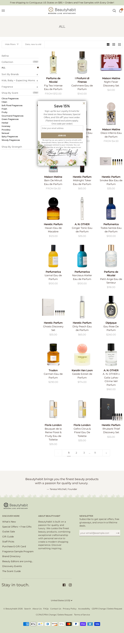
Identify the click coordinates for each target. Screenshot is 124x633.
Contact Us (55, 608)
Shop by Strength (12, 146)
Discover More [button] (11, 516)
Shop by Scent (10, 92)
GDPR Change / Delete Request (107, 608)
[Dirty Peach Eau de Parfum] (82, 307)
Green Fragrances (10, 119)
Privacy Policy (70, 608)
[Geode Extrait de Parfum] (82, 354)
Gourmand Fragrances (12, 116)
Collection (7, 62)
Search (27, 608)
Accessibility (84, 608)
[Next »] (106, 453)
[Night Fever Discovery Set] (111, 62)
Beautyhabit (11, 608)
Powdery (6, 129)
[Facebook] (64, 584)
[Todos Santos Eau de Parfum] (111, 208)
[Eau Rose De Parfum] (111, 307)
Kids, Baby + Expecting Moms (18, 80)
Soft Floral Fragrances (12, 105)
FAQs (46, 608)
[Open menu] (5, 10)
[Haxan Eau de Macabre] (53, 208)
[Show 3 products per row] (114, 44)
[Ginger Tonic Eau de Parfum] (82, 208)
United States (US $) (60, 600)
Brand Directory (11, 556)
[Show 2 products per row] (108, 44)
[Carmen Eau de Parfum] (53, 354)
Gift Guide (8, 536)
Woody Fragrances (11, 140)
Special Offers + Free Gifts (16, 526)
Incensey (6, 126)
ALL (3, 67)
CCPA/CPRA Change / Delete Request (54, 614)
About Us (37, 608)
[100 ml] (53, 354)
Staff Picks (8, 541)
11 (95, 452)
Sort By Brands (10, 74)
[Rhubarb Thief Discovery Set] (111, 409)
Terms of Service (82, 614)
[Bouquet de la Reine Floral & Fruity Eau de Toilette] (53, 409)
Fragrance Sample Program (18, 551)
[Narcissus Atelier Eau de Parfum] (82, 256)
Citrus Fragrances (10, 98)
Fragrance (7, 86)
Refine (5, 56)
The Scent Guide (11, 571)
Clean (4, 102)
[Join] (115, 533)
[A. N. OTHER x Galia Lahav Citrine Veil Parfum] (111, 354)
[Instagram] (70, 584)
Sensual (5, 133)
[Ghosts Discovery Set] (53, 307)
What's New (9, 521)
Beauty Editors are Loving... (17, 561)
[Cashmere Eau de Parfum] (82, 62)
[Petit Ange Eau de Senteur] (111, 256)
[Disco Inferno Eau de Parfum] (111, 113)
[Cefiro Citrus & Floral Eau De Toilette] (82, 409)
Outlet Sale (8, 531)
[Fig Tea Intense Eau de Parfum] (53, 62)
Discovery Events (12, 566)
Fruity (4, 112)
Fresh (4, 109)
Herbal (5, 123)
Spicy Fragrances (10, 136)
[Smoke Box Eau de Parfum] (111, 161)
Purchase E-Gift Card (14, 546)
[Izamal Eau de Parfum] (53, 256)
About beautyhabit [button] (49, 516)
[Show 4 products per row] (119, 44)
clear (35, 61)
